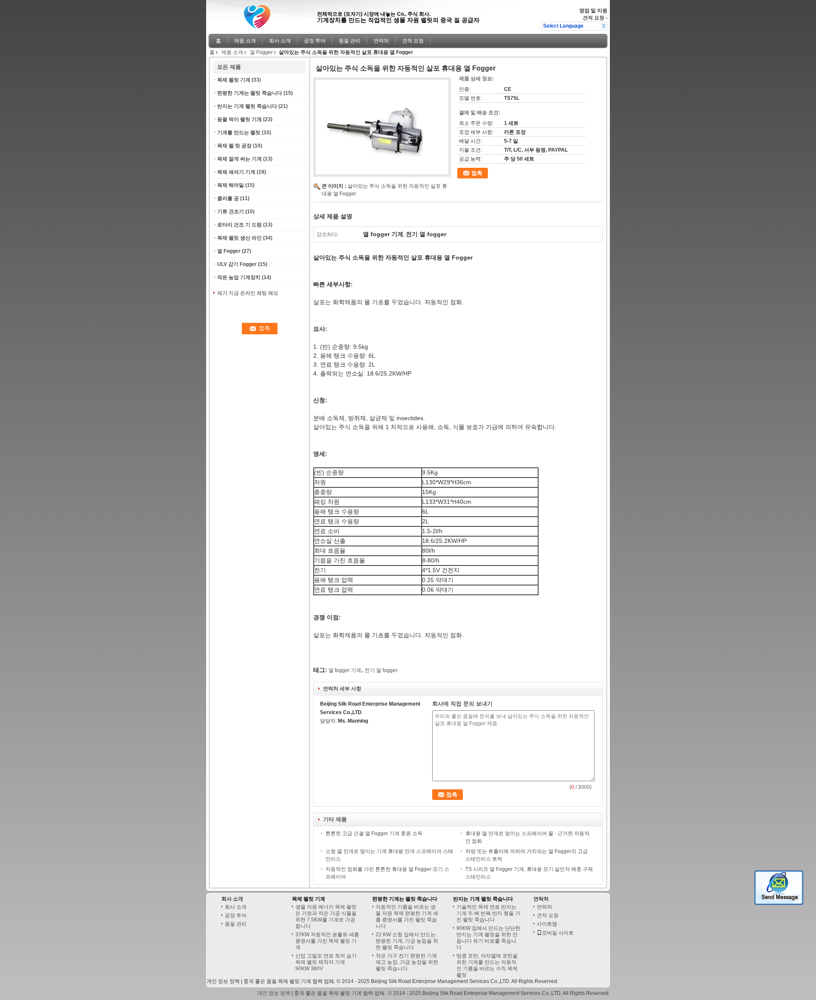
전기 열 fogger (381, 670)
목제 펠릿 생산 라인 (239, 238)
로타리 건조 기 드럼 (239, 225)
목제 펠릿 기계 (233, 80)
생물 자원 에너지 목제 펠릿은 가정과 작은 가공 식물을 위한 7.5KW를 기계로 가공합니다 (326, 916)
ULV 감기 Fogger (237, 264)
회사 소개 (280, 41)
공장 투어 (315, 41)
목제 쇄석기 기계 (236, 172)
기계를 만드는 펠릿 (239, 133)
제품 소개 (245, 41)
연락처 (381, 41)
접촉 (476, 173)
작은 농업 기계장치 (239, 277)
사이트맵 (547, 924)
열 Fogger (261, 52)
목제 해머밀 (230, 185)
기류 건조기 (230, 212)
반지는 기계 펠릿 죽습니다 (247, 106)
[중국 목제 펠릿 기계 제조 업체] (260, 15)
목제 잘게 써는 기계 (239, 159)
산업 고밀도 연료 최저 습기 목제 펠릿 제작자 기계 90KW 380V (326, 962)
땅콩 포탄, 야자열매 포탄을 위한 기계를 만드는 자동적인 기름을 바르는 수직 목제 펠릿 (487, 965)
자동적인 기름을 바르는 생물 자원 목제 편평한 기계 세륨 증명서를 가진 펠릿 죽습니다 (407, 916)
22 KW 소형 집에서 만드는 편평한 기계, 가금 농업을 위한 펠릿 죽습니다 (407, 941)
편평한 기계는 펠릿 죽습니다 (249, 93)
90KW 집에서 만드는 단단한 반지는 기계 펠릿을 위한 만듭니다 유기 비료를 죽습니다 (488, 937)
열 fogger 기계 (345, 670)
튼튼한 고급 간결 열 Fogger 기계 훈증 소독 (374, 833)
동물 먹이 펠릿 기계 (239, 119)
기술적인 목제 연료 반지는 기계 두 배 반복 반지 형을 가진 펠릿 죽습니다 (488, 913)
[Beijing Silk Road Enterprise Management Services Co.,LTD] (604, 26)
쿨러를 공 (228, 198)
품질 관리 (349, 41)
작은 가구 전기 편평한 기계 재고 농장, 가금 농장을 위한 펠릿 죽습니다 (407, 962)
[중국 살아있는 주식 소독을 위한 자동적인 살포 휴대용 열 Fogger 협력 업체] (382, 127)
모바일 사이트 (558, 933)
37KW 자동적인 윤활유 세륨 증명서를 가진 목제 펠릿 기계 (327, 941)
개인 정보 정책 (223, 981)
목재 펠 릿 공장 (234, 146)
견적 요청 (593, 18)
